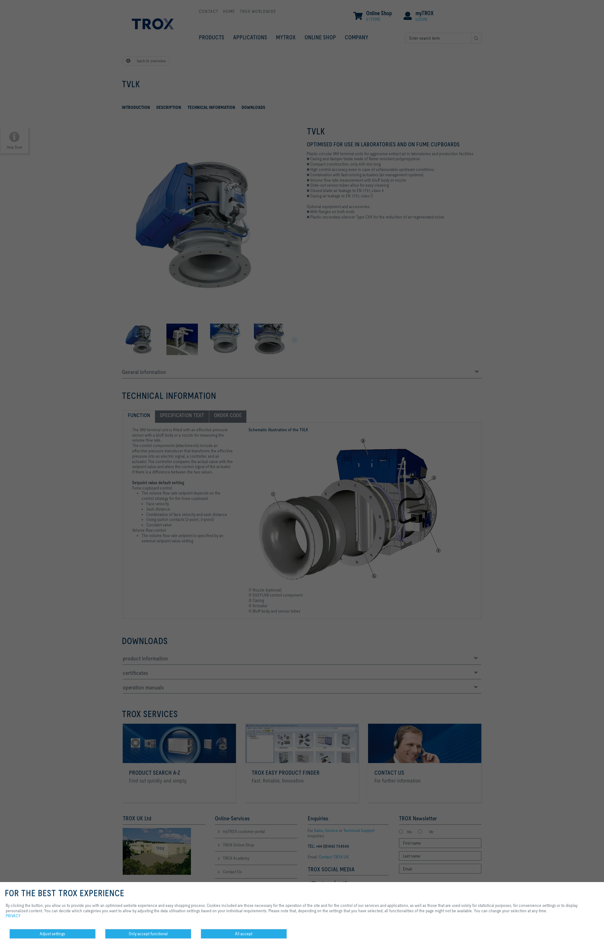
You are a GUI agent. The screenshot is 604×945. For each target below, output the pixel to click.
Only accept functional (148, 933)
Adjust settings (52, 933)
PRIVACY (13, 915)
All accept (243, 933)
